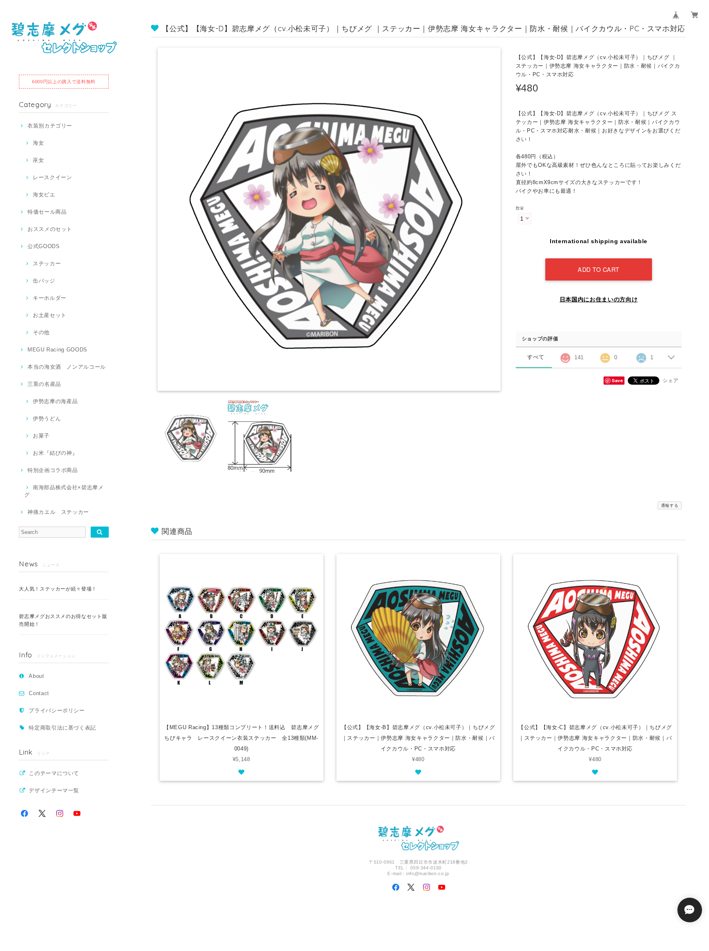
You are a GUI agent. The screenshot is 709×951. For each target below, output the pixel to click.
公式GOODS (43, 246)
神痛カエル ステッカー (58, 512)
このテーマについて (54, 773)
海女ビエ (44, 195)
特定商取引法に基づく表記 (62, 728)
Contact (39, 693)
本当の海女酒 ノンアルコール (66, 367)
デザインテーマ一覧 (54, 790)
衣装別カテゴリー (49, 126)
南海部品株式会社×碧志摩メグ (63, 491)
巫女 (38, 160)
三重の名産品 (44, 384)
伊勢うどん (47, 418)
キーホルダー (49, 298)
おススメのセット (49, 229)
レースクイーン (52, 177)
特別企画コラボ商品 (52, 470)
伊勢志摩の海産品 (55, 401)
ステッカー (47, 263)
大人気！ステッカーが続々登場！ (58, 589)
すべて (535, 357)
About (36, 676)
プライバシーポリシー (57, 710)
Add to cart (599, 269)
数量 (520, 208)
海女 (38, 143)
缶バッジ (44, 281)
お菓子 (41, 436)
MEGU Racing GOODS (57, 350)
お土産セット (49, 315)
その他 (41, 332)
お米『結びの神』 (55, 453)
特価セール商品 (46, 212)
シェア (670, 380)
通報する (670, 505)
